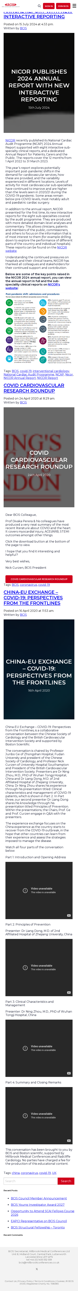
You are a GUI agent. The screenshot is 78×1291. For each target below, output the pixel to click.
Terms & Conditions (44, 1281)
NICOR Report (47, 378)
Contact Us (10, 1281)
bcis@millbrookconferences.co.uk (39, 1262)
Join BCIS (63, 6)
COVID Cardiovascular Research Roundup (34, 388)
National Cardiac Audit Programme (29, 374)
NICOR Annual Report (20, 378)
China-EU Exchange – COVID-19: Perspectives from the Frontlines (33, 597)
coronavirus (28, 585)
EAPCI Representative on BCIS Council (39, 1221)
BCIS (23, 28)
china (16, 1173)
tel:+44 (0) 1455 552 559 (39, 1259)
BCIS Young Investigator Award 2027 (38, 1204)
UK (54, 1173)
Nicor (69, 374)
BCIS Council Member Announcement (39, 1198)
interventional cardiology (51, 371)
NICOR (10, 140)
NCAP (60, 374)
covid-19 (26, 371)
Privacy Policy (25, 1281)
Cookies (60, 1281)
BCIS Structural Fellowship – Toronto (38, 1227)
